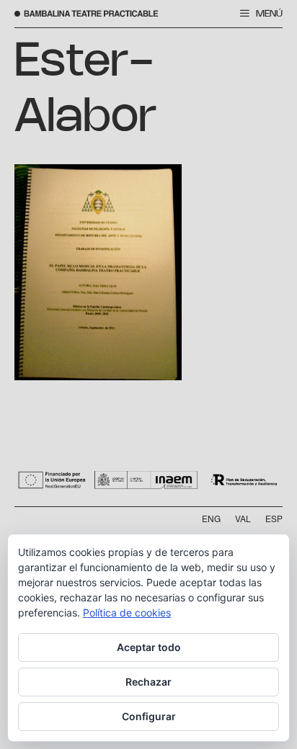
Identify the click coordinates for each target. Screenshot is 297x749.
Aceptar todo (149, 647)
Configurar (149, 716)
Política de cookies (127, 612)
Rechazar (148, 682)
